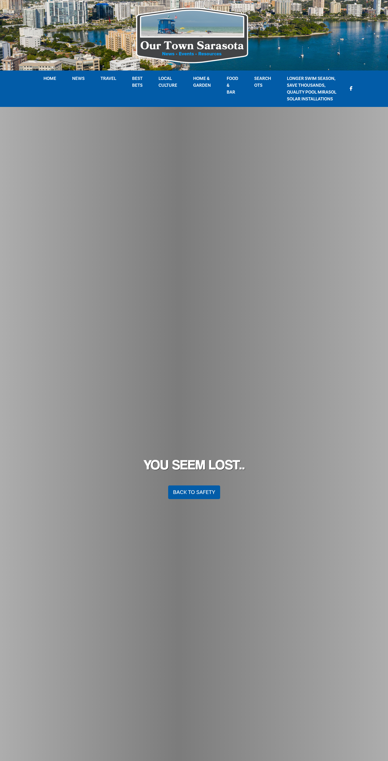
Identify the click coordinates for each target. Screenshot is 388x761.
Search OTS (262, 82)
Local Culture (167, 82)
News (78, 78)
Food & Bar (232, 85)
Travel (108, 78)
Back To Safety (194, 492)
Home (49, 78)
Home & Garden (202, 82)
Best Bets (137, 82)
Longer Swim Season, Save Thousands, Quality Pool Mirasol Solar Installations (311, 89)
